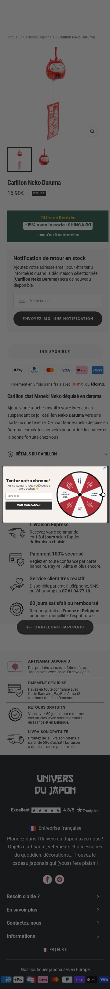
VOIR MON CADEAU (28, 505)
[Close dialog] (105, 468)
